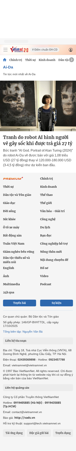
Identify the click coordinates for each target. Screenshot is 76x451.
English (8, 268)
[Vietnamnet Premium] (13, 180)
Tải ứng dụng (14, 433)
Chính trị (15, 60)
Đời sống (9, 211)
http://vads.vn (24, 418)
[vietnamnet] (19, 51)
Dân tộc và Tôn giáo (17, 195)
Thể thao (46, 195)
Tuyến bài (19, 303)
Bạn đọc (45, 235)
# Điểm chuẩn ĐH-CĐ (44, 49)
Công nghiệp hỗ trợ (54, 243)
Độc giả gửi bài (39, 433)
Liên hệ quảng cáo (17, 387)
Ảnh (6, 276)
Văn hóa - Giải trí (52, 211)
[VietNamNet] (4, 60)
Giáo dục (9, 203)
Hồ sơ (44, 268)
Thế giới (46, 203)
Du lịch (45, 227)
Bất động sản (12, 235)
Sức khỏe (9, 219)
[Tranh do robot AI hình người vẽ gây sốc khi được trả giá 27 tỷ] (38, 106)
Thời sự (30, 60)
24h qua (8, 292)
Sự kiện (56, 303)
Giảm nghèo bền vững (18, 252)
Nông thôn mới (51, 252)
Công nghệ (48, 219)
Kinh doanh (47, 60)
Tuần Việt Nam (13, 243)
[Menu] (5, 49)
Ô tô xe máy (11, 227)
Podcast (45, 284)
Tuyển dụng (63, 433)
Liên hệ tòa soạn (15, 341)
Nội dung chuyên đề (54, 260)
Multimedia (11, 284)
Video (44, 276)
